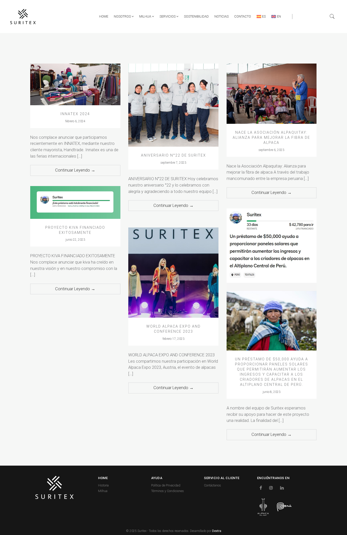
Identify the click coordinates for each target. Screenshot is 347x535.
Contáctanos (212, 485)
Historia (103, 485)
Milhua (145, 16)
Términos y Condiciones (167, 491)
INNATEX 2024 (75, 114)
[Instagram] (271, 487)
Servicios (168, 16)
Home (103, 16)
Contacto (242, 16)
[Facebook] (261, 487)
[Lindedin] (282, 487)
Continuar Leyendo (75, 170)
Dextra (216, 531)
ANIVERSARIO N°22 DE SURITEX (173, 155)
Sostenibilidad (196, 16)
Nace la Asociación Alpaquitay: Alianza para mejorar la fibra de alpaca (271, 137)
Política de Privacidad (165, 485)
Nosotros (123, 16)
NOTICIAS (221, 16)
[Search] (332, 16)
